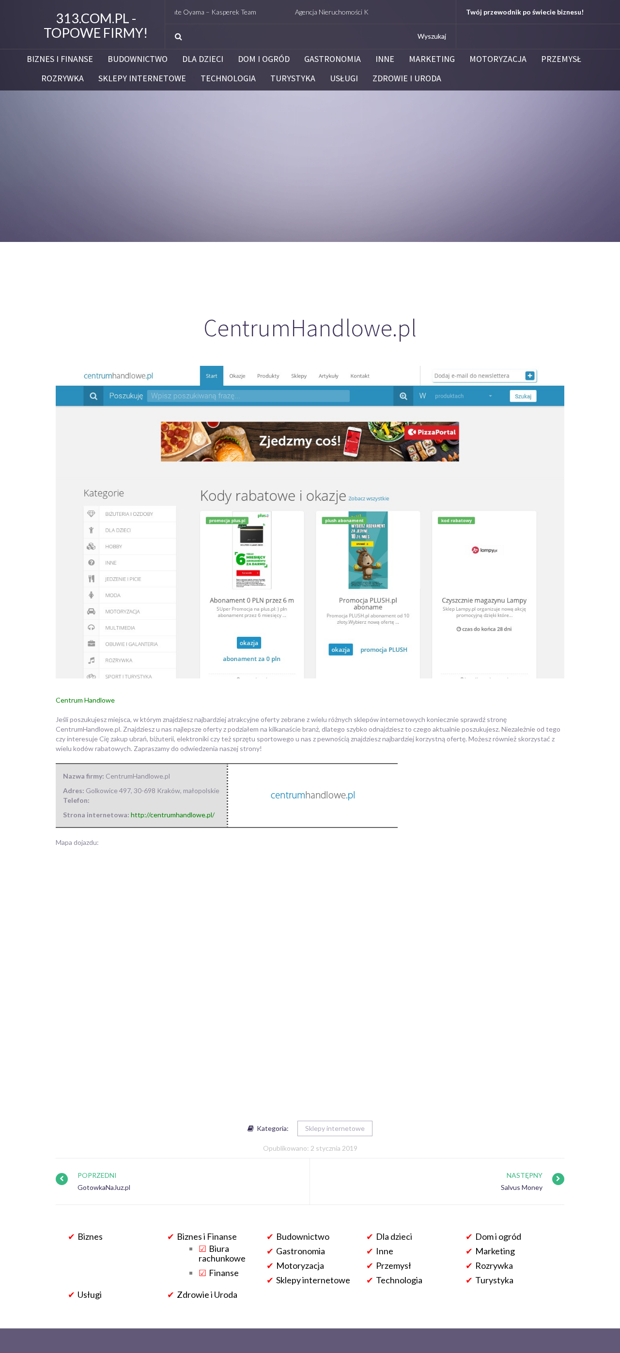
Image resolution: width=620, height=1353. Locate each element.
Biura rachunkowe (222, 1253)
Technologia (228, 78)
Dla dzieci (202, 59)
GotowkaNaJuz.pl (104, 1187)
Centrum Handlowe (85, 700)
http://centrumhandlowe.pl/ (173, 815)
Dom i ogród (264, 59)
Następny (524, 1175)
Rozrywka (62, 78)
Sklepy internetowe (142, 78)
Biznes (90, 1236)
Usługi (344, 78)
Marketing (432, 59)
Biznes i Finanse (60, 59)
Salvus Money (521, 1187)
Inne (384, 59)
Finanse (224, 1272)
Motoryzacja (498, 59)
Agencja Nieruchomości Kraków (307, 12)
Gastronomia (332, 59)
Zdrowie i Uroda (406, 78)
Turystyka (292, 78)
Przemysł (561, 59)
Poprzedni (97, 1175)
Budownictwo (138, 59)
